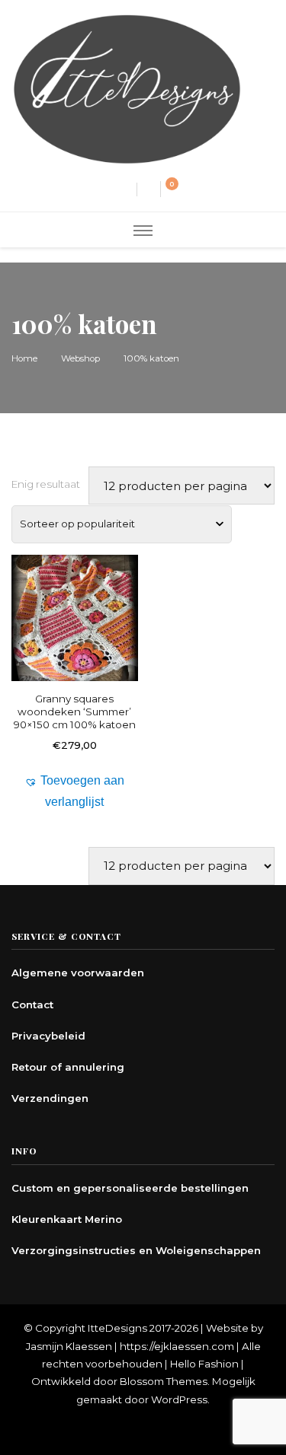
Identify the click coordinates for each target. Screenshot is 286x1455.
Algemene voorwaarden (77, 972)
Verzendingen (49, 1098)
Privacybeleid (48, 1036)
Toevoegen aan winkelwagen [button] (74, 638)
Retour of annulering (67, 1067)
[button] (74, 791)
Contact (32, 1004)
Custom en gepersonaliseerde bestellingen (130, 1188)
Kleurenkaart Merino (66, 1219)
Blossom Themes (163, 1381)
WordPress (179, 1399)
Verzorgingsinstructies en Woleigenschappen (136, 1250)
